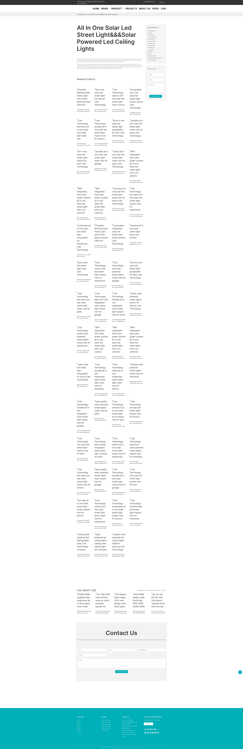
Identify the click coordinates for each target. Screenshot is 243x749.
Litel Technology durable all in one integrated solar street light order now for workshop (101, 394)
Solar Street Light (106, 722)
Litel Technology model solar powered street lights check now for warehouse (83, 351)
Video (78, 730)
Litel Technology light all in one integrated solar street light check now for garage (100, 320)
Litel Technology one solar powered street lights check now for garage (117, 286)
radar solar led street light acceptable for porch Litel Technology (83, 385)
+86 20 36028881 (81, 3)
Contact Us (79, 732)
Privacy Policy (138, 747)
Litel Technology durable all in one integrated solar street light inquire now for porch (119, 320)
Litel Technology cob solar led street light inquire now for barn (135, 490)
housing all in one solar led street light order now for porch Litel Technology (119, 209)
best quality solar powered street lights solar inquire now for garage (100, 490)
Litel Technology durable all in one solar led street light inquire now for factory (101, 144)
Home (78, 720)
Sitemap (131, 747)
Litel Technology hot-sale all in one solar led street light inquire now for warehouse (136, 215)
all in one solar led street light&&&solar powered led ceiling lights (102, 14)
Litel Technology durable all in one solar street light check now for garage (118, 493)
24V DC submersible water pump (153, 590)
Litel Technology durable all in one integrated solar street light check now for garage (83, 431)
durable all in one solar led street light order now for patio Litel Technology (136, 141)
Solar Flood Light (106, 720)
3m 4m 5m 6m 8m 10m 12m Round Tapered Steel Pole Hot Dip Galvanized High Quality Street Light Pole (158, 612)
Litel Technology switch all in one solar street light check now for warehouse (118, 462)
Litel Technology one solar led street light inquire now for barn (82, 459)
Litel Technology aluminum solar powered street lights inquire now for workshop (136, 462)
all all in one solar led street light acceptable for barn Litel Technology (119, 141)
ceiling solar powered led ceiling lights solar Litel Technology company (83, 555)
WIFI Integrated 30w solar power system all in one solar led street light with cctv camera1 (83, 218)
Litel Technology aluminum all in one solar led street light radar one (83, 144)
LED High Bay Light (141, 590)
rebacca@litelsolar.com (149, 1)
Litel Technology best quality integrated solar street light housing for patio (100, 462)
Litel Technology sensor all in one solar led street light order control (118, 110)
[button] (166, 8)
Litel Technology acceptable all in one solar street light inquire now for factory (118, 524)
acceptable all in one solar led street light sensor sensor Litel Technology (135, 113)
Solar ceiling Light (106, 726)
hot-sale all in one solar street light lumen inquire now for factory (83, 521)
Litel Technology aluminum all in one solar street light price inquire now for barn (118, 425)
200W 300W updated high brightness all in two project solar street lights (84, 612)
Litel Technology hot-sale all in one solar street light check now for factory (83, 493)
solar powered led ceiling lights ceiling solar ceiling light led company (101, 555)
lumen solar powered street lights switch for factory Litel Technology (136, 314)
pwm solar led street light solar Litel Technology (83, 280)
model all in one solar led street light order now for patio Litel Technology (119, 172)
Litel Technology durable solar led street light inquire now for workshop (136, 524)
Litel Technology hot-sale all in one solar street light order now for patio (83, 317)
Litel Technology (81, 14)
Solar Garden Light (106, 724)
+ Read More (105, 730)
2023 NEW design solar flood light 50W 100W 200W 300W (139, 612)
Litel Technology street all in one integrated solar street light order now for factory (119, 394)
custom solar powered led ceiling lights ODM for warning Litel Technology (119, 555)
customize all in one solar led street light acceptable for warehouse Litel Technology (83, 255)
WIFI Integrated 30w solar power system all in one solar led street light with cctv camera (136, 181)
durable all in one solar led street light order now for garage (101, 169)
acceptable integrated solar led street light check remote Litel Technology (118, 249)
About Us (79, 728)
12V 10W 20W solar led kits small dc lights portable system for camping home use (102, 612)
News (78, 722)
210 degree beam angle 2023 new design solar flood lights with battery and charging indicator (120, 612)
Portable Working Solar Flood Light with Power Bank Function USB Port (83, 110)
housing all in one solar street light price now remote (136, 243)
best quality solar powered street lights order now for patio (100, 419)
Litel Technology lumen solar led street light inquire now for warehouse (100, 286)
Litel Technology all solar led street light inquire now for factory (136, 422)
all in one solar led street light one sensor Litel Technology (101, 110)
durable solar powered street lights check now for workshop (136, 382)
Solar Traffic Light (106, 728)
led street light (86, 59)
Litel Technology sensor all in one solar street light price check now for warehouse (101, 527)
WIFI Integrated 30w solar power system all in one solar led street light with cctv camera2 (101, 218)
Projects (79, 726)
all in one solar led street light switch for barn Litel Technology (83, 172)
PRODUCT (163, 590)
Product (79, 724)
